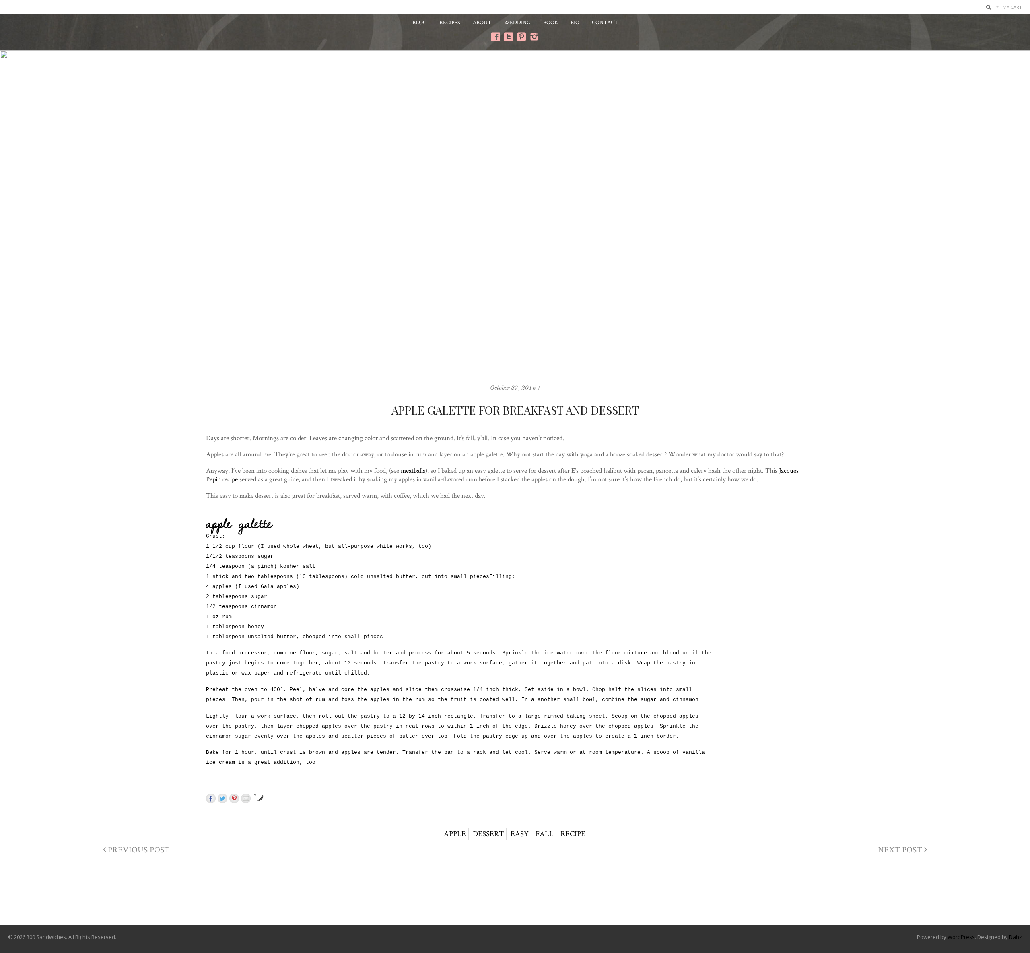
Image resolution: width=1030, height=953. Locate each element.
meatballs (413, 470)
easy (520, 834)
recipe (572, 834)
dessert (488, 834)
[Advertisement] (515, 892)
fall (545, 834)
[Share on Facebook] (211, 798)
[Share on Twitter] (222, 798)
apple (455, 834)
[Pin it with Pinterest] (234, 798)
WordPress (961, 937)
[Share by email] (246, 798)
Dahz (1015, 937)
